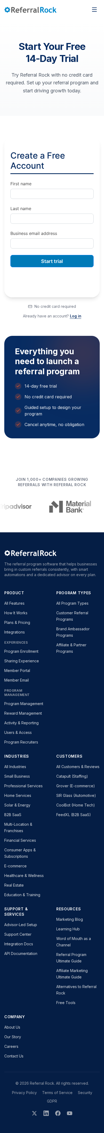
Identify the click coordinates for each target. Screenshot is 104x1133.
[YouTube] (69, 1113)
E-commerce (15, 866)
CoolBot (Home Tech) (75, 805)
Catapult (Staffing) (72, 776)
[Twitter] (34, 1113)
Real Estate (14, 885)
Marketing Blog (69, 919)
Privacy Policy (24, 1092)
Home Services (17, 795)
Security (85, 1092)
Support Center (17, 934)
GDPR (52, 1101)
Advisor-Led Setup (20, 924)
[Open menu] (94, 9)
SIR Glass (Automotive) (76, 795)
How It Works (15, 613)
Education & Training (22, 894)
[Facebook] (58, 1113)
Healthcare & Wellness (24, 875)
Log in (75, 316)
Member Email (16, 680)
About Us (12, 1027)
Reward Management (23, 713)
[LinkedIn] (46, 1113)
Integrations (14, 632)
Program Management (23, 703)
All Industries (15, 766)
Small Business (17, 776)
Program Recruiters (21, 742)
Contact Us (13, 1056)
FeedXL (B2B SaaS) (73, 814)
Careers (11, 1046)
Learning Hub (68, 929)
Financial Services (20, 840)
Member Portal (17, 670)
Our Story (12, 1036)
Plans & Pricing (17, 622)
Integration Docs (18, 944)
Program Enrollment (21, 651)
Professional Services (23, 786)
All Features (14, 603)
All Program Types (72, 603)
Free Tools (65, 1002)
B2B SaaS (12, 814)
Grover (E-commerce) (75, 786)
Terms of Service (57, 1092)
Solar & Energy (17, 805)
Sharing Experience (21, 661)
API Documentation (20, 953)
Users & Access (18, 732)
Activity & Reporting (21, 723)
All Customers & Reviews (77, 766)
